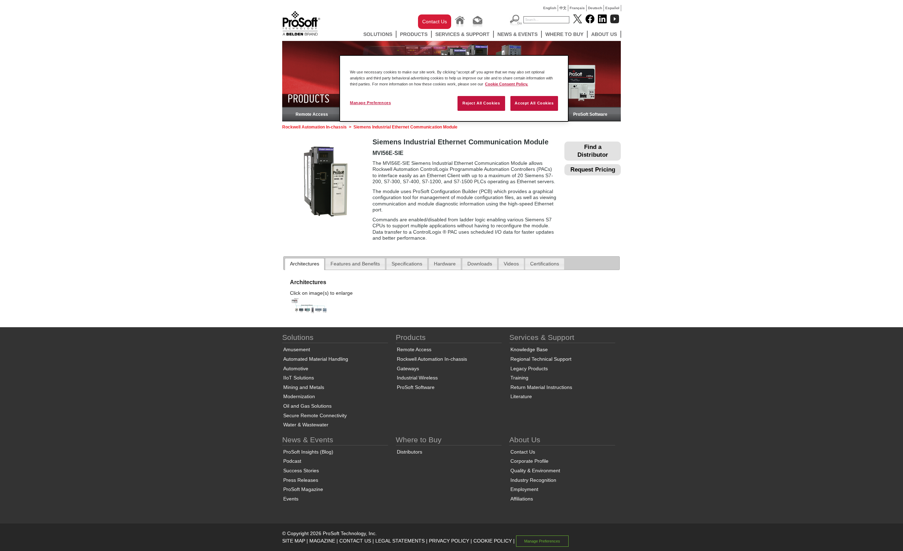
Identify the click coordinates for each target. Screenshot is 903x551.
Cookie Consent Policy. (506, 84)
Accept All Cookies (534, 103)
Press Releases (300, 480)
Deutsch (595, 8)
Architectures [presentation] (304, 263)
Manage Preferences (370, 103)
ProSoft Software (590, 114)
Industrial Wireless (417, 378)
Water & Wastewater (305, 424)
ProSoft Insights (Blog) (308, 452)
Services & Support (462, 34)
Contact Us (434, 21)
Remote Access (312, 114)
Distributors (409, 452)
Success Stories (301, 470)
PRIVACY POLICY (449, 541)
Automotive (295, 368)
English (549, 8)
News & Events (517, 34)
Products (414, 34)
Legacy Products (529, 368)
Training (519, 378)
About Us (604, 34)
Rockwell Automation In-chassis (314, 127)
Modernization (299, 396)
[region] (454, 88)
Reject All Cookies (481, 103)
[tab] (305, 264)
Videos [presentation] (511, 263)
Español (612, 8)
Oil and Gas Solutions (307, 406)
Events (290, 499)
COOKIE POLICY (492, 541)
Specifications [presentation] (407, 263)
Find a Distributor (592, 151)
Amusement (296, 349)
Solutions (377, 34)
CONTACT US (355, 541)
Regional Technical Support (540, 359)
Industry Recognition (533, 480)
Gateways (408, 368)
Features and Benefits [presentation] (355, 263)
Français (577, 8)
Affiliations (521, 499)
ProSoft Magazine (303, 489)
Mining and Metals (303, 387)
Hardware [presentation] (445, 263)
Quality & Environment (535, 470)
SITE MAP (293, 541)
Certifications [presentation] (544, 263)
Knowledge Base (529, 349)
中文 (562, 8)
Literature (521, 396)
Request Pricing (592, 169)
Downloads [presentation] (479, 263)
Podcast (292, 461)
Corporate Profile (529, 461)
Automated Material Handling (315, 359)
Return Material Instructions (541, 387)
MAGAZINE (322, 541)
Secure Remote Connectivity (315, 415)
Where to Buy (564, 34)
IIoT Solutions (298, 378)
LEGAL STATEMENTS (400, 541)
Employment (524, 489)
